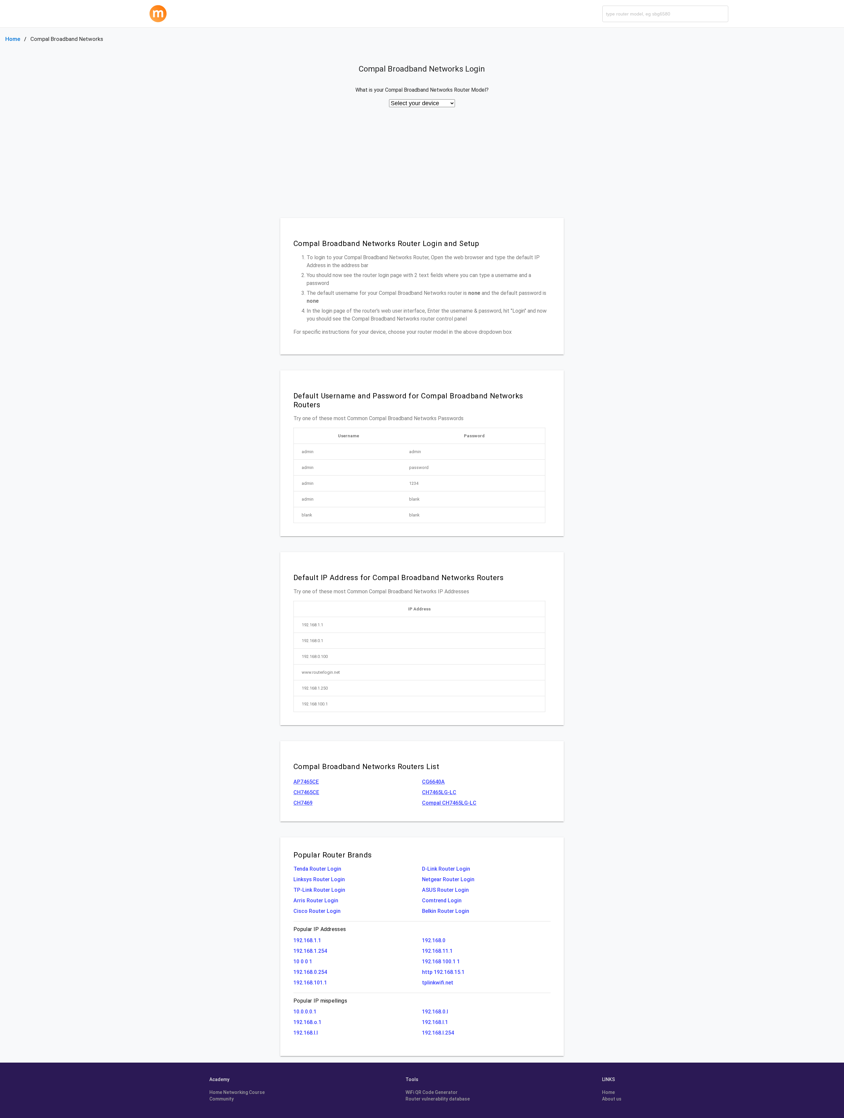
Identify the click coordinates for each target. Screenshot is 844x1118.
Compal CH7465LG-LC (449, 803)
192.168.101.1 (310, 982)
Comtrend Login (442, 900)
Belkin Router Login (445, 911)
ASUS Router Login (445, 890)
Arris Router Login (315, 900)
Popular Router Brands (332, 855)
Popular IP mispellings (320, 1001)
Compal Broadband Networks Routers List (366, 766)
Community (221, 1099)
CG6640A (433, 782)
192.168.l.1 (435, 1022)
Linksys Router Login (319, 879)
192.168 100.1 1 (441, 961)
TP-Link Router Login (319, 890)
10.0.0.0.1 (304, 1012)
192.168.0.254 (310, 972)
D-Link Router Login (446, 869)
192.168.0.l (435, 1012)
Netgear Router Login (448, 879)
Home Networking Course (237, 1092)
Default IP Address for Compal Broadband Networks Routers (398, 577)
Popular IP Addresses (319, 929)
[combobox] (665, 14)
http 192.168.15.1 (443, 972)
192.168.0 (433, 940)
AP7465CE (306, 782)
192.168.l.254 (438, 1033)
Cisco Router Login (317, 911)
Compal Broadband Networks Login (422, 69)
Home (12, 39)
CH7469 (303, 803)
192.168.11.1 (437, 951)
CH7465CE (306, 792)
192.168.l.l (305, 1033)
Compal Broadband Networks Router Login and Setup (386, 243)
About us (611, 1099)
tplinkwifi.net (437, 982)
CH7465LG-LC (439, 792)
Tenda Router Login (317, 869)
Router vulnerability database (438, 1099)
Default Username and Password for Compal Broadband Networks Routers (408, 400)
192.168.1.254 (310, 951)
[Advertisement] (422, 168)
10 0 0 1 (302, 961)
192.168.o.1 (307, 1022)
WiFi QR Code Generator (432, 1092)
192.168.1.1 (307, 940)
